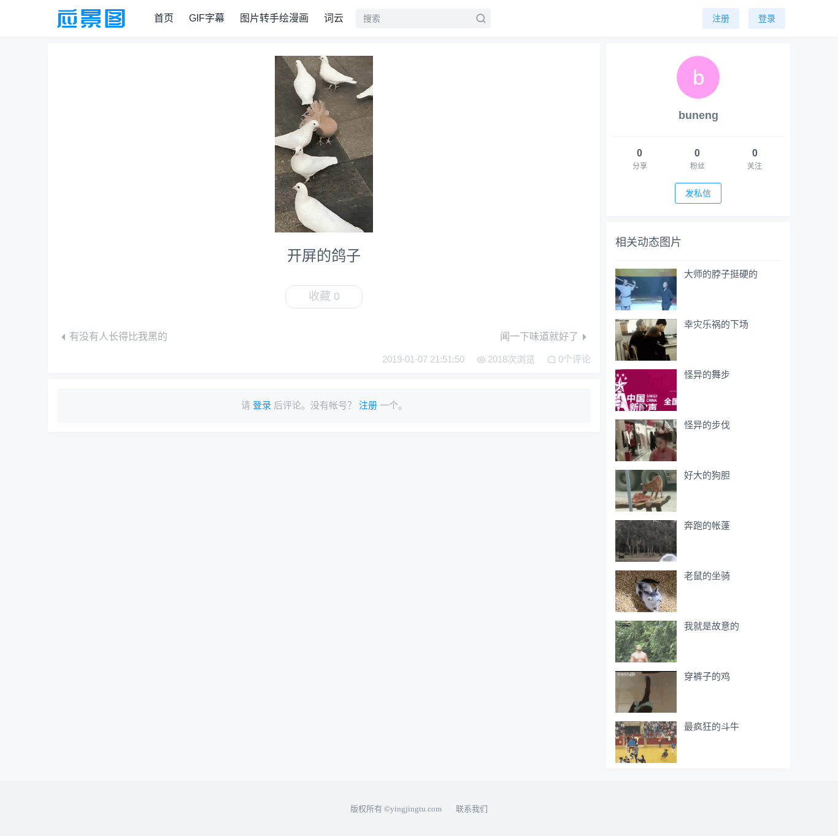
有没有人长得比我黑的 (118, 336)
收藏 (324, 296)
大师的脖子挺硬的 (721, 274)
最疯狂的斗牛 (711, 726)
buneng (698, 115)
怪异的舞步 (707, 374)
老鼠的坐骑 (707, 575)
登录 (766, 18)
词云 (334, 18)
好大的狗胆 (707, 475)
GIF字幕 (207, 18)
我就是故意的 (711, 626)
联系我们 (472, 808)
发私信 (698, 193)
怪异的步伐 (707, 425)
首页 (164, 18)
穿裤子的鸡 (707, 676)
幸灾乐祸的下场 (716, 324)
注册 (720, 18)
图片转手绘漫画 (274, 18)
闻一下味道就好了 (539, 336)
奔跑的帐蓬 (707, 525)
